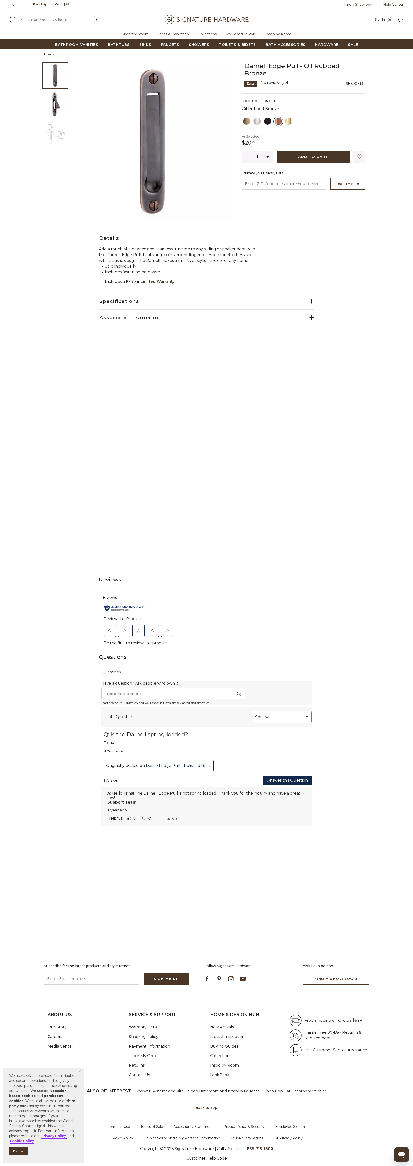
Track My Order (144, 1055)
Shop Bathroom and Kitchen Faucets (223, 1091)
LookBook (219, 1075)
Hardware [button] (326, 44)
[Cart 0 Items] (400, 19)
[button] (80, 1071)
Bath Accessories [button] (285, 44)
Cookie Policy (122, 1138)
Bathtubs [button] (119, 44)
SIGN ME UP (166, 978)
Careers (55, 1036)
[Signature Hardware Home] (206, 19)
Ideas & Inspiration (227, 1036)
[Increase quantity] (268, 157)
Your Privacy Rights (247, 1138)
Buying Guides (224, 1046)
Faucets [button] (170, 44)
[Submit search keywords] (15, 19)
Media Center (60, 1046)
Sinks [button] (145, 44)
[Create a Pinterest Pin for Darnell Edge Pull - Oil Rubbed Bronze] (250, 83)
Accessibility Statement (193, 1126)
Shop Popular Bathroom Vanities (295, 1091)
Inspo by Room (224, 1065)
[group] (54, 4)
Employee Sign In (290, 1126)
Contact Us (139, 1075)
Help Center (393, 4)
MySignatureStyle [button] (241, 34)
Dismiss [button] (18, 1151)
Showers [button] (199, 44)
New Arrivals (222, 1027)
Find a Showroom (359, 4)
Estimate (348, 183)
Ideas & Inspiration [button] (173, 34)
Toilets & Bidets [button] (237, 44)
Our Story (57, 1027)
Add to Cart (313, 156)
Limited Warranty (157, 281)
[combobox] (53, 19)
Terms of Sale (152, 1126)
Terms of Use (119, 1126)
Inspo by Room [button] (278, 34)
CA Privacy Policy (288, 1138)
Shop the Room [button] (135, 34)
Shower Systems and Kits (159, 1091)
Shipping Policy (143, 1036)
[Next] (95, 4)
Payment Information (149, 1046)
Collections (220, 1055)
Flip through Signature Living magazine (54, 4)
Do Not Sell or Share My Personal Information (182, 1138)
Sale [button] (353, 44)
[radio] (246, 121)
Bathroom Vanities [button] (76, 44)
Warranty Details (144, 1027)
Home (49, 54)
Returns (137, 1065)
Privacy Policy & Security (244, 1126)
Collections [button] (207, 34)
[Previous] (13, 4)
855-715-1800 (260, 1148)
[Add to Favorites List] (359, 157)
